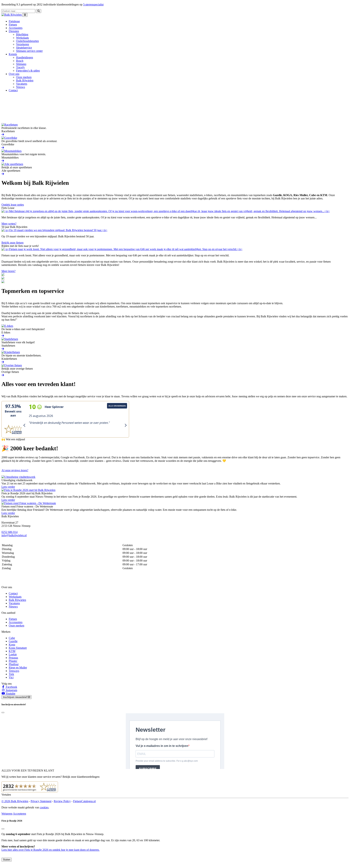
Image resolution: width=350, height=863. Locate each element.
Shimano (21, 64)
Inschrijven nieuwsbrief (15, 697)
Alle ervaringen (117, 405)
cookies (44, 807)
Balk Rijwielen (24, 80)
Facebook (11, 686)
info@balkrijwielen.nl (14, 535)
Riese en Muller (18, 667)
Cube (12, 637)
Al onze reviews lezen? (14, 470)
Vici (11, 677)
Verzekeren (22, 44)
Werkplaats (22, 37)
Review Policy (62, 801)
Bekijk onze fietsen (12, 242)
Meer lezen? (8, 271)
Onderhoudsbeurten (27, 41)
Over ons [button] (14, 73)
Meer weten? (8, 223)
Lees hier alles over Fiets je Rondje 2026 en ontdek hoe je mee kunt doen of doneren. (50, 849)
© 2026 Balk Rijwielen (14, 801)
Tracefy (20, 67)
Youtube (10, 693)
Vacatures (21, 83)
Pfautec (13, 660)
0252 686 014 (9, 532)
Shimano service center (29, 50)
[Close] (2, 712)
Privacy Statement (41, 801)
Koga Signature (18, 647)
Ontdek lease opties (12, 204)
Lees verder (8, 486)
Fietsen (13, 24)
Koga (12, 644)
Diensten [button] (14, 31)
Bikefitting (22, 34)
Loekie (13, 654)
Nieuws (20, 87)
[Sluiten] (2, 828)
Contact (13, 90)
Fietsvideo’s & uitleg (28, 70)
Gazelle (13, 641)
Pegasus (13, 657)
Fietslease (14, 21)
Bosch (19, 60)
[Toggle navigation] (25, 15)
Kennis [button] (13, 54)
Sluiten (6, 859)
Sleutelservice (24, 47)
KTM (12, 651)
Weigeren (6, 813)
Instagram (11, 690)
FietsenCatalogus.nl (84, 801)
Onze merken (24, 77)
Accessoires (15, 27)
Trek (11, 674)
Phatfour (14, 664)
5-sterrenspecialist (93, 4)
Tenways (14, 670)
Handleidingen (24, 57)
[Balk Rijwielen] (11, 14)
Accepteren (19, 813)
